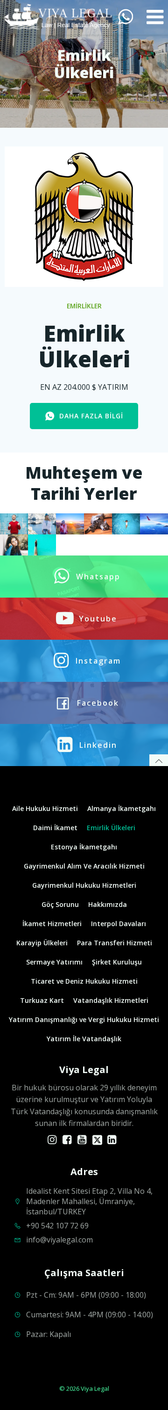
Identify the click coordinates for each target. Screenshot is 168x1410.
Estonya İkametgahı (84, 846)
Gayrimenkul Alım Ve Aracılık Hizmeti (84, 866)
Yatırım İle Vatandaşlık (84, 1038)
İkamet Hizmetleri (52, 923)
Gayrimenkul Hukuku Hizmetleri (84, 885)
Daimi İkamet (55, 827)
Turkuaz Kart (42, 1000)
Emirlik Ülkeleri (111, 827)
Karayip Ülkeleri (42, 942)
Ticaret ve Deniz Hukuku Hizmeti (84, 981)
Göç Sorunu (60, 904)
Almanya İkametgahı (121, 808)
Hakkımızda (107, 904)
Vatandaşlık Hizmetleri (110, 1000)
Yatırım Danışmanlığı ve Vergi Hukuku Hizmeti (84, 1019)
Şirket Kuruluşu (117, 961)
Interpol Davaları (118, 923)
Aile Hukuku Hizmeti (45, 808)
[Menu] (155, 17)
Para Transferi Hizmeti (114, 942)
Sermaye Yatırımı (54, 961)
